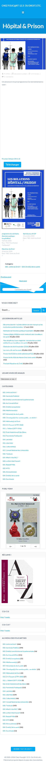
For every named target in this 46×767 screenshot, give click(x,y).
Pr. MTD (7, 74)
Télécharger (12, 164)
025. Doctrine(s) (8, 479)
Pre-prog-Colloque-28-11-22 (11, 159)
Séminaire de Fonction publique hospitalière (18, 331)
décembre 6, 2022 (20, 74)
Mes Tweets (5, 617)
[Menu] (23, 12)
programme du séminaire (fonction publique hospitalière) (10, 236)
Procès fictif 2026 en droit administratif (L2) (18, 354)
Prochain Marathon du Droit (13, 363)
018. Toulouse (8, 454)
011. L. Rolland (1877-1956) (12, 428)
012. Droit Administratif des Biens (14, 432)
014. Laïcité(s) (7, 439)
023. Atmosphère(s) (10, 472)
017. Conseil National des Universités (16, 450)
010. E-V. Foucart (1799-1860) (13, 425)
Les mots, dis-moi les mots (12, 350)
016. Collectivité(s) (9, 447)
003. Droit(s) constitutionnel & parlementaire (18, 400)
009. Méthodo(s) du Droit (11, 421)
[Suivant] (35, 546)
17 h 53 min (35, 74)
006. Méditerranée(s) (10, 410)
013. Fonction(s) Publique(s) (12, 436)
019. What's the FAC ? (10, 457)
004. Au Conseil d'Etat (10, 403)
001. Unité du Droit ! (13, 267)
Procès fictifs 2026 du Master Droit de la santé (19, 357)
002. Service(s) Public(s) (11, 396)
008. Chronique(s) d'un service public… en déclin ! (20, 418)
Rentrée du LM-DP (29, 234)
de (23, 546)
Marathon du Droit (8, 249)
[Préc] (10, 546)
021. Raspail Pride (9, 465)
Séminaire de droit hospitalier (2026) (15, 346)
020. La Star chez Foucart (11, 461)
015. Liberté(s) (8, 443)
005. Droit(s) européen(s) (11, 407)
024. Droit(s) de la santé (31, 267)
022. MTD (6, 468)
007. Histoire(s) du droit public (13, 414)
